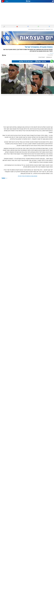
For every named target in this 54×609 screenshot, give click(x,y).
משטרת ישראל (40, 57)
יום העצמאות (48, 57)
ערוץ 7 (50, 29)
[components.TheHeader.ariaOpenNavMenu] (45, 1)
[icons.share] (2, 1)
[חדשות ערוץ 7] (27, 1)
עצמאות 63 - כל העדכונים (44, 29)
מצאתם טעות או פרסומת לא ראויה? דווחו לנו (26, 176)
